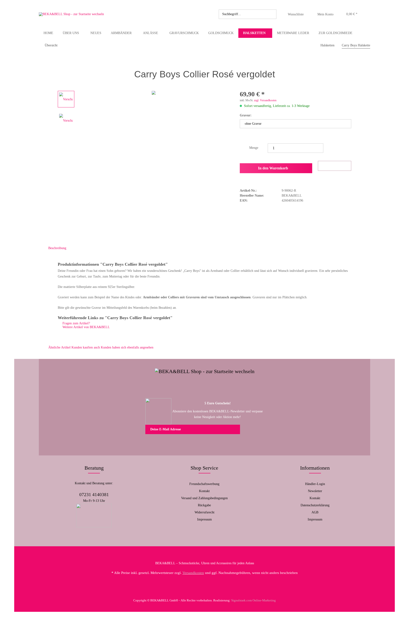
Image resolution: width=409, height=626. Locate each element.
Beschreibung (57, 248)
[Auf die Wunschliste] (334, 166)
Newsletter (315, 491)
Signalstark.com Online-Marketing (253, 600)
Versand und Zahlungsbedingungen (204, 498)
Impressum (204, 519)
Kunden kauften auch (85, 347)
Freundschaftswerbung (204, 484)
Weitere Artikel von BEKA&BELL (86, 327)
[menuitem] (247, 14)
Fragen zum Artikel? (76, 323)
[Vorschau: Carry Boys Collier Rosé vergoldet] (66, 99)
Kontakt (204, 491)
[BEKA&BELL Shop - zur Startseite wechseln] (71, 14)
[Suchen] (271, 14)
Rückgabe (204, 505)
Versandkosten (193, 573)
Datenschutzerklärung (315, 505)
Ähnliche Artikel (59, 347)
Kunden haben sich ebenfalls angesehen (127, 347)
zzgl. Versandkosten (265, 100)
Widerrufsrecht (204, 512)
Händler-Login (315, 484)
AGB (314, 512)
